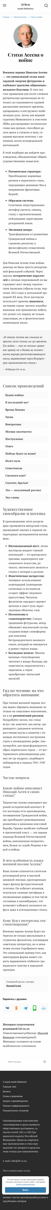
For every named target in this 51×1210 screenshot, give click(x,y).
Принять (25, 1190)
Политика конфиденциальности (16, 1105)
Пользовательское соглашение (16, 1110)
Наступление (14, 439)
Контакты (6, 1091)
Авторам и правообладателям (15, 1101)
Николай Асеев (20, 17)
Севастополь (13, 468)
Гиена (9, 417)
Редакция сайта (9, 1086)
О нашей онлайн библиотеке (15, 1081)
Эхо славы (12, 497)
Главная (6, 17)
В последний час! (17, 402)
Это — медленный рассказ (23, 490)
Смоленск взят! (15, 475)
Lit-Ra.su (25, 4)
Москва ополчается (18, 431)
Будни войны (14, 395)
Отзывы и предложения (13, 1096)
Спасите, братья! (16, 483)
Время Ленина (15, 409)
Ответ (9, 446)
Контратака (13, 424)
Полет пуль (12, 461)
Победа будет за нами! (20, 453)
